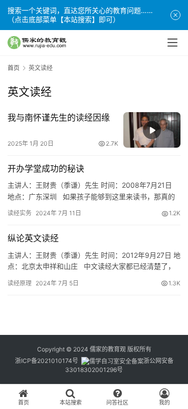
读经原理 (20, 283)
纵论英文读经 (33, 238)
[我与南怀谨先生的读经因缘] (151, 130)
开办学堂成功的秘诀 (46, 169)
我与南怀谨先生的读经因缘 (59, 118)
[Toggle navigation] (172, 43)
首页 (14, 68)
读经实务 (20, 213)
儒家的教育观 (108, 349)
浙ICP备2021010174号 (46, 360)
